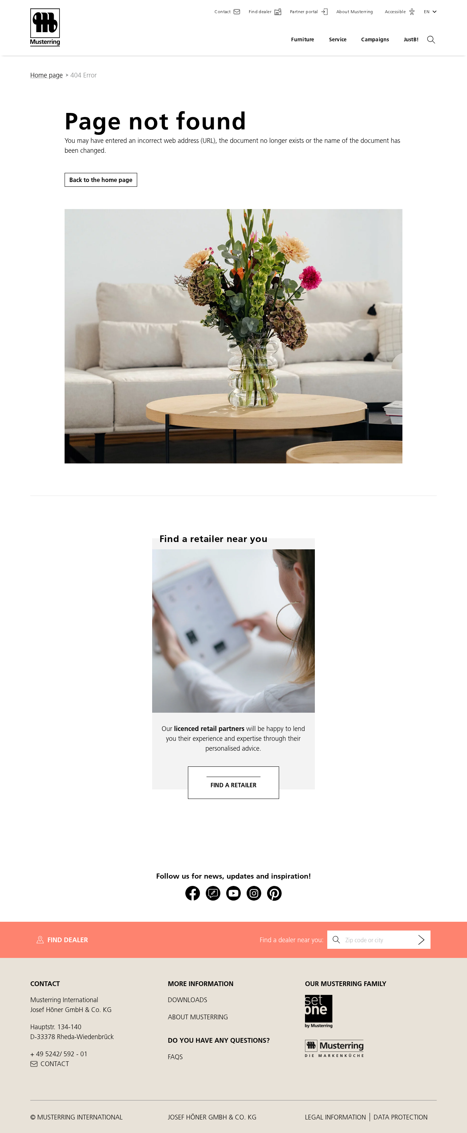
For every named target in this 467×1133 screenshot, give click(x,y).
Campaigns (375, 39)
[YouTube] (233, 893)
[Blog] (213, 893)
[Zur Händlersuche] (421, 940)
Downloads (187, 1000)
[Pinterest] (274, 893)
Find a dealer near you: (292, 940)
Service (338, 39)
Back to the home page (100, 179)
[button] (400, 11)
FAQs (175, 1057)
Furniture (302, 39)
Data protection (401, 1117)
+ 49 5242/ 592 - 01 (59, 1054)
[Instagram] (254, 893)
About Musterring (198, 1017)
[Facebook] (192, 893)
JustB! (411, 39)
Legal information (336, 1117)
